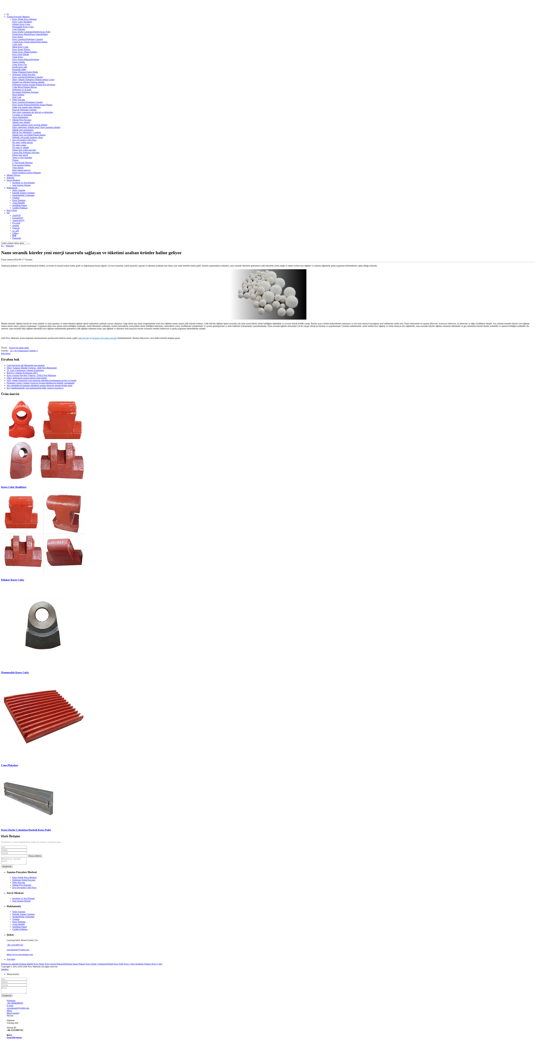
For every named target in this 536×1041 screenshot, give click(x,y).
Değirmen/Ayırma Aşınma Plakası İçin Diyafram (33, 84)
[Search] (28, 243)
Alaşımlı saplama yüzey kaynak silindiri (29, 125)
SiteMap (5, 969)
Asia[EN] (16, 215)
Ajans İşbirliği (18, 203)
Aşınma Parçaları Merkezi (18, 17)
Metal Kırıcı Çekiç (20, 47)
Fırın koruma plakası (21, 165)
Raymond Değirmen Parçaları (25, 92)
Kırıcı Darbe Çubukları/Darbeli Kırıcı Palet (31, 32)
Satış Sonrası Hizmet (21, 185)
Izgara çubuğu (18, 62)
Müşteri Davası (13, 175)
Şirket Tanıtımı (18, 190)
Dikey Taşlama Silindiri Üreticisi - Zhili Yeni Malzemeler (32, 368)
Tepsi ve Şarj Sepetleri (22, 157)
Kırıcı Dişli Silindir (20, 54)
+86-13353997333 (15, 945)
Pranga (15, 160)
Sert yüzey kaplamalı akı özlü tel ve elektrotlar (32, 112)
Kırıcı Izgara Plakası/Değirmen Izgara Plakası (32, 105)
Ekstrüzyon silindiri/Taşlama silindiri (28, 82)
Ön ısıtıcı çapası (19, 145)
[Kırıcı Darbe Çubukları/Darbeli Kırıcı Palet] (29, 824)
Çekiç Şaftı (17, 44)
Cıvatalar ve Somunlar (22, 115)
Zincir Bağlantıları (20, 117)
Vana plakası (17, 167)
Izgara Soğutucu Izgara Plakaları (26, 172)
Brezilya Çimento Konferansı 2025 (22, 373)
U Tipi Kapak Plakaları (22, 162)
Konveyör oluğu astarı (19, 348)
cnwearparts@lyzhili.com (18, 949)
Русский (16, 223)
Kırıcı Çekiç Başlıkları (22, 22)
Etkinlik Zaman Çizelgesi (23, 193)
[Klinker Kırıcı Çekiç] (43, 574)
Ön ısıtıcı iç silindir (20, 147)
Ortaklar (16, 198)
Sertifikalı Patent (19, 205)
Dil (8, 213)
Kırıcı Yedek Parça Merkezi (24, 19)
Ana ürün (11, 959)
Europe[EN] (17, 218)
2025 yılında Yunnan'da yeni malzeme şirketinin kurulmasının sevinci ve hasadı (41, 380)
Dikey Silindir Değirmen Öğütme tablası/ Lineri (33, 79)
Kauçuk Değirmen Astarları (24, 110)
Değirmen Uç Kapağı (21, 89)
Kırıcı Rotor (17, 37)
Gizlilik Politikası (19, 208)
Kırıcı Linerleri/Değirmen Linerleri (27, 39)
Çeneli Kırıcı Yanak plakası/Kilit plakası (29, 42)
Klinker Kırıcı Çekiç (21, 24)
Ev (8, 14)
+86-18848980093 (15, 1003)
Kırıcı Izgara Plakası (21, 49)
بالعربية (15, 230)
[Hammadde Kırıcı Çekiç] (43, 667)
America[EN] (18, 220)
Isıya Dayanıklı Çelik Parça (24, 140)
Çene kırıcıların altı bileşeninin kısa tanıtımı (26, 365)
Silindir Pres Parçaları (21, 120)
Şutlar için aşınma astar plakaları (26, 107)
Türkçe (15, 233)
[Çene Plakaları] (43, 760)
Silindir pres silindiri (21, 122)
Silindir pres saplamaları (22, 130)
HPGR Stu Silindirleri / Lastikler (26, 132)
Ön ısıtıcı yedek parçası (22, 142)
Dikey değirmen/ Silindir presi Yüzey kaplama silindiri (36, 127)
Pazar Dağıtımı (18, 200)
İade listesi (5, 353)
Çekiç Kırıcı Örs (19, 64)
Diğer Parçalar (18, 100)
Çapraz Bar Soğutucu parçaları (25, 152)
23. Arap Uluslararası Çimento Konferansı (25, 370)
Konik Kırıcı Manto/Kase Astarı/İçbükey (30, 34)
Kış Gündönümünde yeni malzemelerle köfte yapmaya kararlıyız (35, 388)
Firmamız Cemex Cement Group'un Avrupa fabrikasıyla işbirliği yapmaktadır (41, 383)
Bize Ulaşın (12, 210)
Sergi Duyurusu (14, 1037)
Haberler (10, 177)
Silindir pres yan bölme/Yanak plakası (29, 135)
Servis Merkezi (13, 180)
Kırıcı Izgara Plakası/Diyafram (25, 59)
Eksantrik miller (19, 69)
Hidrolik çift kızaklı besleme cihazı (27, 137)
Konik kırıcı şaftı (19, 67)
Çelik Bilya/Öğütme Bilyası (24, 87)
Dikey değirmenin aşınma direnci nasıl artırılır (27, 378)
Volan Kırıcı (17, 57)
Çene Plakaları (18, 29)
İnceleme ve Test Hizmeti (23, 183)
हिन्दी (14, 235)
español (15, 225)
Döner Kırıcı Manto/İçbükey (24, 52)
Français (16, 228)
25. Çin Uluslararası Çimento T (24, 350)
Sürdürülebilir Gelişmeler (23, 195)
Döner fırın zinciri (20, 155)
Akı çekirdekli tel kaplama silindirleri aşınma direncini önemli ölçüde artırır (39, 385)
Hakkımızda (12, 188)
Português (16, 238)
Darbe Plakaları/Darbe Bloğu (25, 72)
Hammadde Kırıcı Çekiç (23, 27)
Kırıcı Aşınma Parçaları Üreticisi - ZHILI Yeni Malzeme (31, 375)
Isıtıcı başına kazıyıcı (21, 170)
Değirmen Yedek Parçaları (23, 74)
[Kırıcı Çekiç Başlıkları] (43, 482)
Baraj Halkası (18, 94)
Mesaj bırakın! (13, 974)
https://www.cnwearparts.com (20, 954)
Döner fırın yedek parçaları (24, 150)
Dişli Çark (16, 97)
